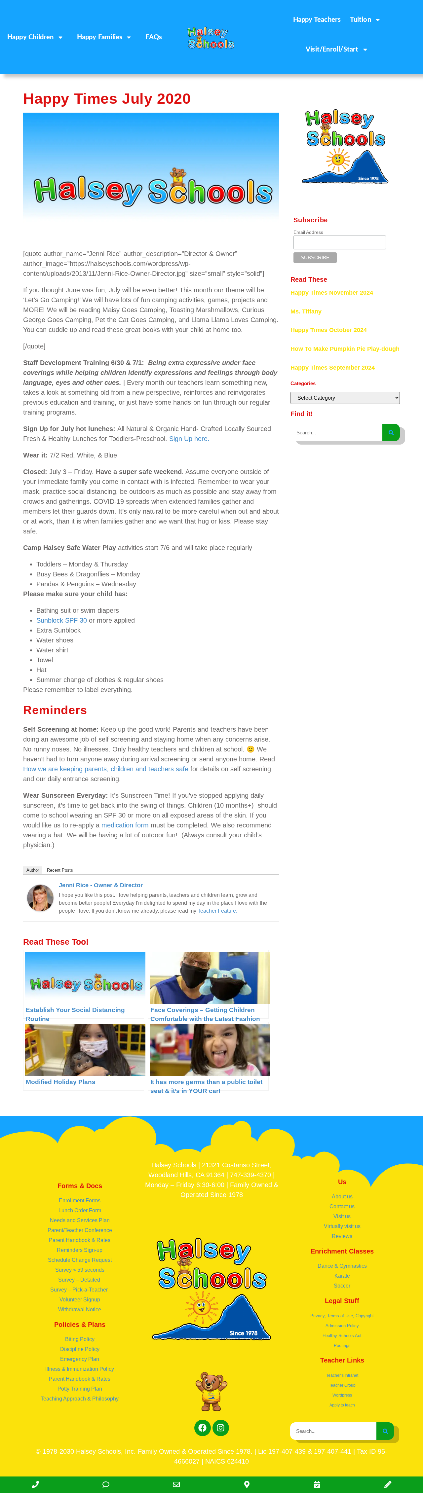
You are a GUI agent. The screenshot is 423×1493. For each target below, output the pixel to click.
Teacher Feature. (217, 911)
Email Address (308, 232)
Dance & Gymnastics (342, 1266)
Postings (342, 1345)
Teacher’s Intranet (342, 1375)
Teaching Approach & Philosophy (80, 1399)
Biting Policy (80, 1339)
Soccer (342, 1286)
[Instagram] (220, 1428)
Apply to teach (342, 1405)
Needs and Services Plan (80, 1220)
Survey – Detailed (79, 1280)
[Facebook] (202, 1428)
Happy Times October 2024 (328, 330)
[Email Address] (176, 1484)
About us (342, 1196)
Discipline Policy (79, 1349)
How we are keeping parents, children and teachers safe (105, 769)
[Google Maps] (247, 1484)
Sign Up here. (189, 438)
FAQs (153, 37)
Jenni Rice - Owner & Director (101, 885)
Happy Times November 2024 (331, 292)
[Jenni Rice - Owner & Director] (40, 909)
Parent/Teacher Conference (80, 1230)
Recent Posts (60, 870)
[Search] (391, 432)
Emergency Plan (79, 1359)
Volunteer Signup (79, 1299)
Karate (342, 1276)
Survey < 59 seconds (79, 1270)
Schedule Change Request (80, 1260)
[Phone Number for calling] (35, 1484)
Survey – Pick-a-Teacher (79, 1290)
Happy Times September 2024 (332, 367)
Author (32, 870)
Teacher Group (342, 1385)
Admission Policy (342, 1325)
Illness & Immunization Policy (79, 1369)
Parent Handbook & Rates (79, 1240)
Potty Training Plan (80, 1389)
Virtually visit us (342, 1226)
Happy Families (100, 37)
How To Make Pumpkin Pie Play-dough (345, 349)
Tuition (360, 20)
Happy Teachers (317, 20)
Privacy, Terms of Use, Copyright (342, 1315)
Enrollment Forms (79, 1200)
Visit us (342, 1216)
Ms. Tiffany (306, 311)
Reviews (342, 1236)
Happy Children (30, 37)
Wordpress (342, 1395)
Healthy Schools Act (342, 1335)
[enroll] (388, 1484)
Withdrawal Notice (79, 1309)
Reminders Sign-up (79, 1250)
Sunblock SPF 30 (61, 620)
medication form (125, 825)
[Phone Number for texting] (105, 1484)
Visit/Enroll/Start (332, 49)
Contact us (342, 1206)
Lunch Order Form (79, 1210)
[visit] (317, 1484)
